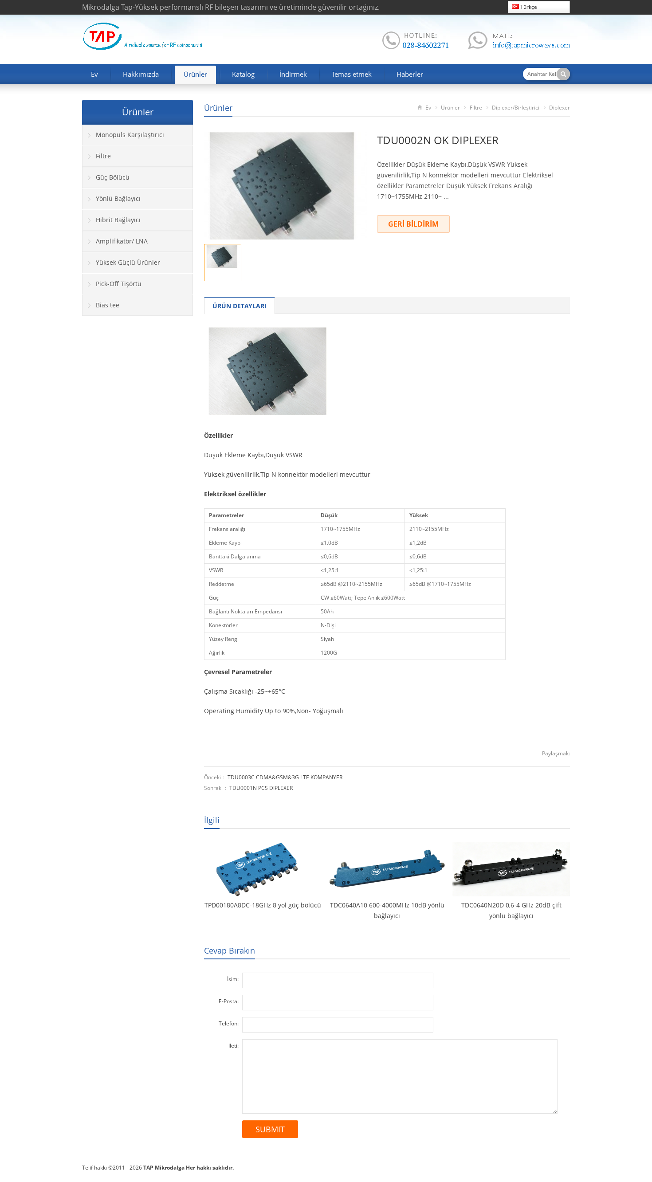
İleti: (233, 1045)
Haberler (410, 74)
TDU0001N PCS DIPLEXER (261, 788)
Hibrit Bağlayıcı (118, 220)
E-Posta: (229, 1001)
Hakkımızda (141, 74)
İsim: (233, 979)
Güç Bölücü (113, 177)
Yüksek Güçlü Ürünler (128, 262)
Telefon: (229, 1023)
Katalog (243, 74)
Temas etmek (352, 74)
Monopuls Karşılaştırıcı (130, 134)
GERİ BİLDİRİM (413, 224)
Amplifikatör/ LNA (122, 241)
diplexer (559, 107)
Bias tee (107, 305)
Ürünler (195, 74)
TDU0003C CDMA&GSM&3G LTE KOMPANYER (285, 777)
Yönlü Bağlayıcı (118, 198)
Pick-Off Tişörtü (118, 283)
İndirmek (293, 74)
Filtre (476, 107)
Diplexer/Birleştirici (515, 107)
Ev (94, 74)
